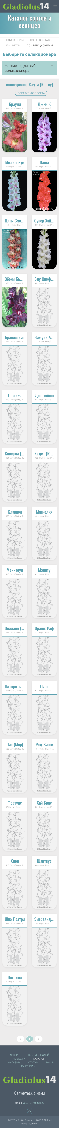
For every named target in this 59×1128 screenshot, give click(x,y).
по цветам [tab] (13, 45)
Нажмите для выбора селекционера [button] (23, 68)
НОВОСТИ (19, 1058)
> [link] (39, 1039)
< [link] (20, 1039)
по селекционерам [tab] (40, 45)
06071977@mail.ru (33, 1102)
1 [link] (29, 1039)
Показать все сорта (31, 93)
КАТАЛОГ (39, 1058)
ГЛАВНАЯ (14, 1054)
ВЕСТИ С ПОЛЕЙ (38, 1054)
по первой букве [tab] (41, 40)
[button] (55, 6)
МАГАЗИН (14, 1062)
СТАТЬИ (33, 1062)
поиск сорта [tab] (15, 40)
